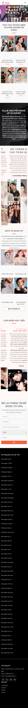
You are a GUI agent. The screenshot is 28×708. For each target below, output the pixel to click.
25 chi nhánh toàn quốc (14, 175)
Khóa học (4, 687)
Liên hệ (3, 692)
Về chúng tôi (5, 685)
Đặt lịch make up (14, 309)
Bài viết (3, 690)
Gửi (14, 442)
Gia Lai (14, 366)
